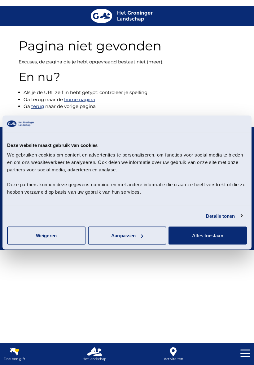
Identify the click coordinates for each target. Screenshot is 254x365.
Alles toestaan (207, 235)
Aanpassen (123, 235)
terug (37, 106)
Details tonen (220, 215)
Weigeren (46, 235)
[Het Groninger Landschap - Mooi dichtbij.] (122, 16)
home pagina (79, 99)
